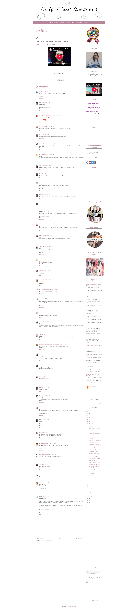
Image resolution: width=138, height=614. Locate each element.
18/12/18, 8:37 (47, 353)
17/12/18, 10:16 (47, 91)
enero (88, 496)
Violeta (40, 482)
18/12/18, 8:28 (63, 344)
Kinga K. (41, 387)
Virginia (41, 102)
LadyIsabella (42, 312)
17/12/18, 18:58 (46, 224)
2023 (87, 411)
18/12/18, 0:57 (45, 334)
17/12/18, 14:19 (54, 143)
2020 (87, 417)
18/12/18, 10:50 (48, 395)
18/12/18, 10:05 (47, 387)
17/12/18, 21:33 (48, 312)
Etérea (40, 496)
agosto (88, 481)
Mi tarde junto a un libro (44, 143)
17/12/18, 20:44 (56, 289)
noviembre (89, 475)
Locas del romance (43, 259)
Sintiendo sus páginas (44, 298)
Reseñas (68, 22)
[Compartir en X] (60, 80)
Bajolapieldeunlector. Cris (45, 443)
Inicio (60, 538)
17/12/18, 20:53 (52, 298)
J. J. (40, 464)
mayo (88, 488)
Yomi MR (41, 270)
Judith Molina (42, 246)
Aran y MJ (41, 279)
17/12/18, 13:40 (50, 126)
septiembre (89, 479)
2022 (87, 413)
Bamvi (40, 224)
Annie (40, 407)
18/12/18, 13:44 (44, 432)
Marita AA (41, 165)
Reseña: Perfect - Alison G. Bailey (93, 336)
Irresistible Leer (42, 194)
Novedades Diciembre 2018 (94, 464)
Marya (40, 134)
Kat (40, 474)
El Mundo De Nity (43, 154)
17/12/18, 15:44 (47, 165)
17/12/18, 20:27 (47, 279)
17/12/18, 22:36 (46, 321)
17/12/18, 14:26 (51, 154)
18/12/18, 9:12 (45, 376)
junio (88, 486)
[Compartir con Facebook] (62, 80)
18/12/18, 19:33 (45, 464)
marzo (88, 492)
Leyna (40, 419)
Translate (96, 573)
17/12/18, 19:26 (49, 246)
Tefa (40, 334)
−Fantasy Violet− (42, 488)
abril (88, 490)
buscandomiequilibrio (44, 454)
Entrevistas (62, 22)
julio (88, 483)
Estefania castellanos (93, 386)
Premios (86, 22)
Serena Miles (42, 235)
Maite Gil (41, 91)
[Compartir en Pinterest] (63, 80)
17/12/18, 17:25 (50, 194)
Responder (41, 98)
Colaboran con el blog (77, 22)
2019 (87, 419)
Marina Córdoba (43, 126)
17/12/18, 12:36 (46, 102)
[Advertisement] (94, 393)
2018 (87, 421)
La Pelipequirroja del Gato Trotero (47, 115)
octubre (88, 477)
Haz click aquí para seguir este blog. (94, 153)
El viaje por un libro (43, 182)
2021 (87, 415)
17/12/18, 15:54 (51, 173)
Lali (40, 432)
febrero (88, 494)
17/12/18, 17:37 (45, 203)
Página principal (54, 22)
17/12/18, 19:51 (47, 270)
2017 (87, 498)
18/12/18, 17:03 (52, 454)
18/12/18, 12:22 (45, 407)
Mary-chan (41, 395)
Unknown (91, 388)
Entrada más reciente (40, 538)
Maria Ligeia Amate (43, 173)
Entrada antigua (79, 538)
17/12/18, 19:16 (48, 235)
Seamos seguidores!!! (90, 326)
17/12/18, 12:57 (58, 115)
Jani (40, 203)
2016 (87, 500)
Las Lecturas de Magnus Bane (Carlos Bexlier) (49, 344)
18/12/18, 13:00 (45, 419)
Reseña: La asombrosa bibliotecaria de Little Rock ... (95, 434)
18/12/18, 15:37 (54, 443)
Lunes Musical (92, 447)
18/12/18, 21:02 (44, 474)
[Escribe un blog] (59, 80)
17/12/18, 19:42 (51, 259)
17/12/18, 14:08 (46, 134)
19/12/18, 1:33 (46, 496)
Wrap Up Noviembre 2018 (94, 462)
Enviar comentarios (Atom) (47, 540)
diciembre (89, 423)
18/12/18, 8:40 (44, 365)
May (40, 376)
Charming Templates (71, 606)
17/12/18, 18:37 (47, 211)
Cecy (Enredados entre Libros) (46, 289)
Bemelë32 (41, 353)
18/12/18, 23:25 (46, 482)
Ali (40, 365)
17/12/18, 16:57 (52, 182)
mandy (40, 321)
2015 (87, 502)
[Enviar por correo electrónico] (58, 80)
